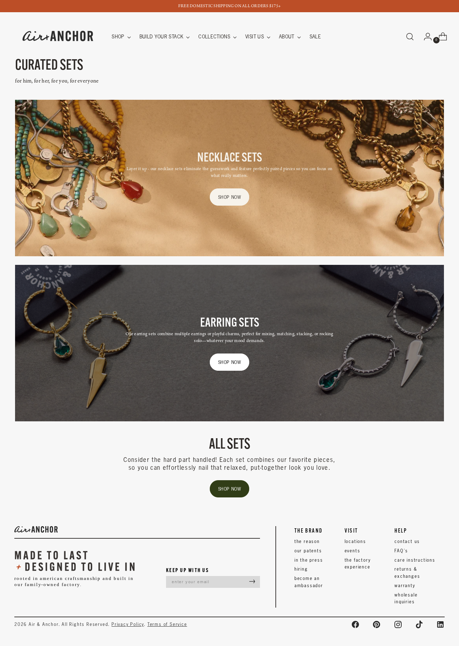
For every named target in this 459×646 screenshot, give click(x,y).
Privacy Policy (128, 624)
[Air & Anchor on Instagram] (398, 624)
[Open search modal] (410, 36)
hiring (301, 569)
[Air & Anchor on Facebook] (355, 624)
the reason (307, 541)
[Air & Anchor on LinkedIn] (440, 624)
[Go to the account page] (425, 36)
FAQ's (401, 550)
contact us (407, 541)
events (352, 550)
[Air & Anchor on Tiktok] (419, 624)
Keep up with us (187, 570)
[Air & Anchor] (58, 36)
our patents (308, 550)
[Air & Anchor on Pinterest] (376, 624)
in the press (308, 560)
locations (355, 541)
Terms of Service (167, 624)
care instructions (414, 560)
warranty (404, 585)
